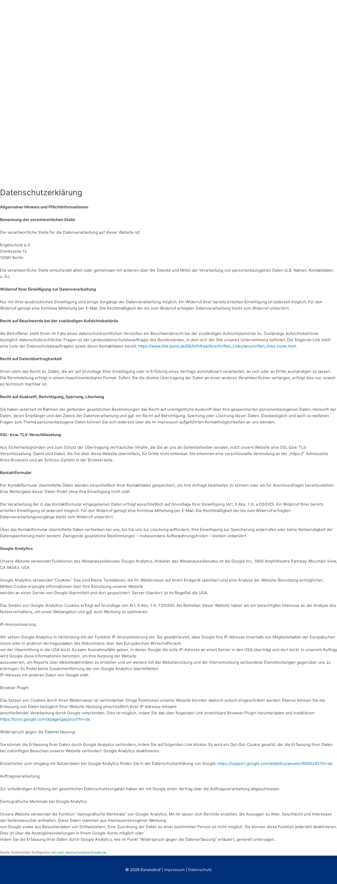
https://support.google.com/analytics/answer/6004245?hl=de (275, 763)
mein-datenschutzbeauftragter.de (81, 852)
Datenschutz (200, 869)
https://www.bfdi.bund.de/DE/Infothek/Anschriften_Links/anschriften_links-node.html (217, 346)
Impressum (174, 869)
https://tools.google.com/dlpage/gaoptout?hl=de (45, 719)
